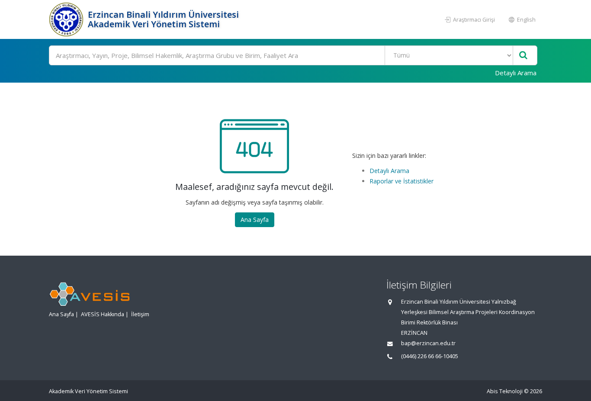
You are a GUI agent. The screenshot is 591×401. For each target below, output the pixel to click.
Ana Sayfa (255, 219)
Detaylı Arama (515, 72)
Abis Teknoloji (505, 391)
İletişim (140, 314)
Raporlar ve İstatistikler (401, 181)
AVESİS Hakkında (102, 314)
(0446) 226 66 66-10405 (429, 356)
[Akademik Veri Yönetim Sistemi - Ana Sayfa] (67, 19)
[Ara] (523, 55)
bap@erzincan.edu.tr (428, 343)
